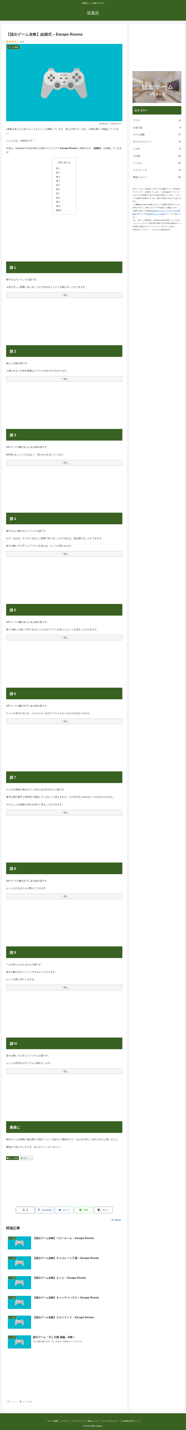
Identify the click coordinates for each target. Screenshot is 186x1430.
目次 (60, 162)
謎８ (58, 197)
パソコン (65, 1420)
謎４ (58, 180)
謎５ (58, 184)
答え (65, 295)
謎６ (58, 189)
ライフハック (78, 1420)
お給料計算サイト (130, 1420)
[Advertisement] (64, 237)
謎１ (58, 168)
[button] (103, 1210)
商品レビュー (93, 1420)
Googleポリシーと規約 (156, 214)
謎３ (58, 176)
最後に (59, 209)
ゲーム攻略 (13, 1158)
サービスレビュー (111, 1420)
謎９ (58, 201)
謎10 (58, 205)
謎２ (58, 172)
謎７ (58, 193)
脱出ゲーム (27, 1158)
